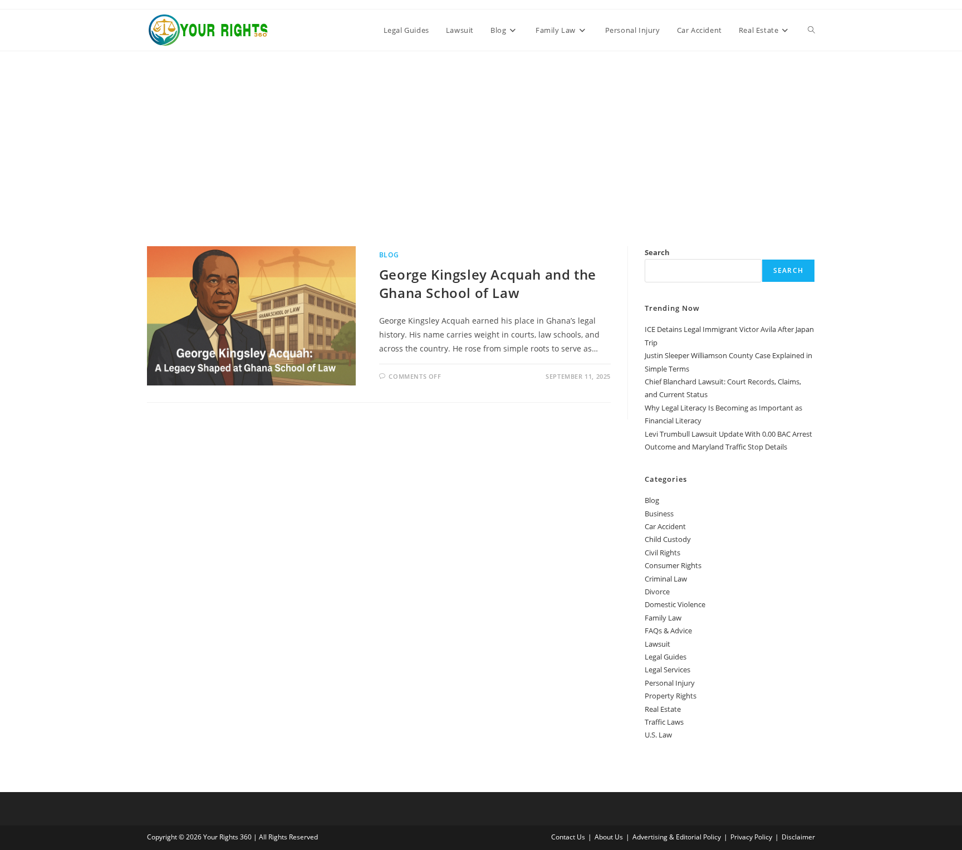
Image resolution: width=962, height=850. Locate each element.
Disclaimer (798, 837)
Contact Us (568, 837)
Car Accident (665, 526)
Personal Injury (670, 683)
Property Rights (670, 696)
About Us (609, 837)
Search (657, 252)
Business (659, 514)
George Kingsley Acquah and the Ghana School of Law (487, 283)
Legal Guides (665, 657)
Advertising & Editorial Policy (676, 837)
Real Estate (663, 709)
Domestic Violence (675, 604)
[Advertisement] (481, 135)
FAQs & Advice (668, 631)
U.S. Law (658, 735)
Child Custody (668, 539)
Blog (389, 255)
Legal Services (667, 670)
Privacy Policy (751, 837)
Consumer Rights (673, 565)
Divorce (657, 592)
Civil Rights (662, 553)
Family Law (663, 618)
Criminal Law (666, 579)
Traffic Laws (664, 722)
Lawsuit (657, 644)
